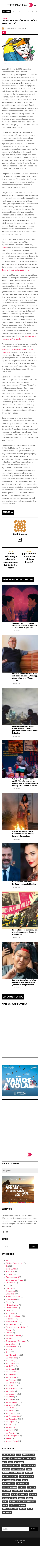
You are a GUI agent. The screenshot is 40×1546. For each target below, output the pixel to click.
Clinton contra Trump (14, 1280)
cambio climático (28, 1466)
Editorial (9, 1288)
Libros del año (11, 1308)
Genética (5, 1494)
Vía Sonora (10, 1427)
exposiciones (17, 1491)
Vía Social (9, 1424)
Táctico (9, 1349)
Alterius (5, 1458)
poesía (4, 1505)
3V (7, 1266)
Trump (30, 1509)
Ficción (8, 1302)
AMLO (4, 1462)
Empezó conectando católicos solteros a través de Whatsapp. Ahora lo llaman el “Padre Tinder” (25, 677)
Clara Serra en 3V (13, 1277)
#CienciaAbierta (8, 1455)
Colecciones (10, 1283)
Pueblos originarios (9, 1509)
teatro (22, 1509)
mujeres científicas (9, 1498)
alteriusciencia (29, 1458)
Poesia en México (29, 1502)
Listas (8, 1310)
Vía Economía (11, 1372)
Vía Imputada (11, 1394)
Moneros (33, 1494)
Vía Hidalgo (10, 1391)
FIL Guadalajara (12, 1305)
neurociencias (15, 1502)
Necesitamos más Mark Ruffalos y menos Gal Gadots (24, 883)
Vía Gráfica (10, 1385)
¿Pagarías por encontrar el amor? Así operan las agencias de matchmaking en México (24, 625)
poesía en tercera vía (17, 1505)
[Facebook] (3, 1231)
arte (10, 1462)
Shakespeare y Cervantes (16, 1341)
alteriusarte (16, 1458)
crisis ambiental (8, 1484)
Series (8, 1338)
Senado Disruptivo (13, 1335)
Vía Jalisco (10, 1397)
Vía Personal (11, 1410)
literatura (23, 1494)
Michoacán (10, 1319)
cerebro (29, 1473)
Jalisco (14, 1494)
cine (18, 1480)
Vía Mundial (10, 1405)
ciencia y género (8, 1480)
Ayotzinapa (19, 1462)
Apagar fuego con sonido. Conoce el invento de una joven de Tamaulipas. (23, 833)
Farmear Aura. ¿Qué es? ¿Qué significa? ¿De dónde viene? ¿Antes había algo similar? (24, 982)
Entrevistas (10, 1291)
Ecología (31, 1487)
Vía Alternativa (11, 1355)
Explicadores (11, 1299)
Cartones (5, 1469)
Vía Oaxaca (10, 1408)
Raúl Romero (9, 28)
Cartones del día (18, 1469)
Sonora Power (11, 1344)
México (29, 1498)
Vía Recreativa (11, 1419)
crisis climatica (22, 1484)
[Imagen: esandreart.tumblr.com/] (20, 49)
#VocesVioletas (28, 1455)
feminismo (29, 1491)
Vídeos (8, 1438)
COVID (25, 1480)
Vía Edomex (10, 1374)
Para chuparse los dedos (15, 1327)
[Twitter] (7, 1231)
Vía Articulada (11, 1358)
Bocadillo (9, 1274)
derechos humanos (9, 1487)
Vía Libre (4, 18)
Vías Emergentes (12, 1435)
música (4, 1502)
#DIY (18, 1455)
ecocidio (22, 1487)
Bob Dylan (10, 1271)
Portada (9, 1333)
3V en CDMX (11, 1269)
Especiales (10, 1294)
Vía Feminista (11, 1380)
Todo (8, 1352)
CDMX (29, 1469)
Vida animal (6, 1512)
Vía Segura (10, 1422)
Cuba (8, 1285)
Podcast (9, 1330)
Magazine (10, 1313)
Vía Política (10, 1413)
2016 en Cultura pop (14, 1263)
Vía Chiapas (10, 1363)
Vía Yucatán (10, 1433)
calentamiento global (10, 1466)
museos (21, 1498)
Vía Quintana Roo (13, 1416)
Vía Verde (9, 1430)
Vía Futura (10, 1383)
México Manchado (13, 1316)
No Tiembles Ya (12, 1324)
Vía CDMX (10, 1360)
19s (7, 1260)
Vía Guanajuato (12, 1388)
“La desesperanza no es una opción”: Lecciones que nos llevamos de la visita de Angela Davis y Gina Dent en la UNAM (25, 782)
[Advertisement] (20, 1127)
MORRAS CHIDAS (13, 1321)
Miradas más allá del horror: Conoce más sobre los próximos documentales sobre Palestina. (25, 729)
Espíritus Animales (13, 1296)
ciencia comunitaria (9, 1476)
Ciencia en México (26, 1476)
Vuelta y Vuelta (12, 1441)
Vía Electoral (11, 1377)
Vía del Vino (10, 1366)
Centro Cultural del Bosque (13, 1473)
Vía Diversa (10, 1369)
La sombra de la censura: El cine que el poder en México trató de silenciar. (25, 932)
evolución (6, 1491)
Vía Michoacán (11, 1402)
